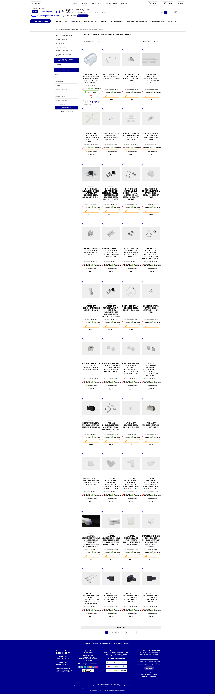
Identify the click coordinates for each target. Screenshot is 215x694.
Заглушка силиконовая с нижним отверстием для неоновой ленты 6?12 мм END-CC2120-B (111, 483)
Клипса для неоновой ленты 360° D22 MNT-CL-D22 (131, 425)
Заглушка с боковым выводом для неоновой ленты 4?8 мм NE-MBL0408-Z (111, 597)
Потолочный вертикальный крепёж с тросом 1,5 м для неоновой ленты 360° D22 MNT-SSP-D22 (131, 194)
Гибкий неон (60, 43)
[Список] (158, 41)
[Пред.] (104, 632)
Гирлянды (59, 65)
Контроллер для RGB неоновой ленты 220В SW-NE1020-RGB (131, 308)
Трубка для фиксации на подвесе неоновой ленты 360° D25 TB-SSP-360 (91, 137)
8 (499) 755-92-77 (70, 12)
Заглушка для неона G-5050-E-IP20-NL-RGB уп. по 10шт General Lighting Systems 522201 (91, 78)
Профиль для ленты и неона (65, 50)
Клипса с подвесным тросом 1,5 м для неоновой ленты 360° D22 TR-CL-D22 (111, 427)
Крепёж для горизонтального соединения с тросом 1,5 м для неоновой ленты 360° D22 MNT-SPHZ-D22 (151, 253)
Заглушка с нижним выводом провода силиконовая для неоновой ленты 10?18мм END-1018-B (90, 598)
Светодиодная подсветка (71, 29)
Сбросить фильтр (66, 111)
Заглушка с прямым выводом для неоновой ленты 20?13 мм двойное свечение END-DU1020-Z (151, 541)
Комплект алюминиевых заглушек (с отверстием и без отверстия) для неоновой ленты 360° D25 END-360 (150, 369)
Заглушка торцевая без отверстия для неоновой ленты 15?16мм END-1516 (91, 481)
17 (135, 632)
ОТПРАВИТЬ (149, 668)
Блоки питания (60, 47)
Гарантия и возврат (111, 3)
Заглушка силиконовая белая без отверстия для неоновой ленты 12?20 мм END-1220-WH (111, 540)
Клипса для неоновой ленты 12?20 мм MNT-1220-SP (150, 425)
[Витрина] (155, 41)
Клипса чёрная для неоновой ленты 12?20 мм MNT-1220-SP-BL (91, 425)
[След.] (138, 632)
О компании (84, 3)
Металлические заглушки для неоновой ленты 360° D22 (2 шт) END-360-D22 (130, 252)
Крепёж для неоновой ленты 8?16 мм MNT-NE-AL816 (91, 308)
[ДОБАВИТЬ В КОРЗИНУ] (95, 101)
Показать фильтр (66, 107)
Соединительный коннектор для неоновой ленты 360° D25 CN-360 (111, 136)
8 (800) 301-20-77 (70, 9)
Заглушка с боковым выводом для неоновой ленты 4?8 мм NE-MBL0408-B (151, 597)
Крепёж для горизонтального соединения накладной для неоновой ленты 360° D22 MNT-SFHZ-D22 (111, 311)
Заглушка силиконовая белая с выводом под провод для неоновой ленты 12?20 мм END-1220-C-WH (91, 541)
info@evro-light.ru (88, 651)
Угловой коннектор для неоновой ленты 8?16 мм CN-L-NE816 (131, 77)
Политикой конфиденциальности (153, 664)
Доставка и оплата (97, 3)
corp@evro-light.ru (88, 655)
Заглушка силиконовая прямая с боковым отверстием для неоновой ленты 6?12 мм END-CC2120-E (151, 483)
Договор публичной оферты (149, 676)
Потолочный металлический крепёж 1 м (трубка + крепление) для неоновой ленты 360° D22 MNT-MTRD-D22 (111, 195)
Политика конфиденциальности (149, 674)
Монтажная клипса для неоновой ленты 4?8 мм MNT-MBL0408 (91, 251)
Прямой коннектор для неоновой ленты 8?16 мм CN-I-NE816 (151, 136)
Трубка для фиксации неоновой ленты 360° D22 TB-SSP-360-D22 (151, 78)
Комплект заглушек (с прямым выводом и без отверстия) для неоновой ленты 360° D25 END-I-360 (111, 367)
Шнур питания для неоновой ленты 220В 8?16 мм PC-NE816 (111, 76)
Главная (74, 3)
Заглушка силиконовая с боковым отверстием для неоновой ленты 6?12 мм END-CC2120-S (131, 483)
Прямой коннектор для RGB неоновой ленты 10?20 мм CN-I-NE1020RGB (130, 136)
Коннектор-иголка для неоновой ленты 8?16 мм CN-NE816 (151, 309)
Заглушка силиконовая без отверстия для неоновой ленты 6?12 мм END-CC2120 (131, 540)
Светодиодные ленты (63, 39)
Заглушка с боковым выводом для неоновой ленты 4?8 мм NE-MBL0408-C (131, 597)
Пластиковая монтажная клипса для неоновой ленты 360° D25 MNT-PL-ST (151, 193)
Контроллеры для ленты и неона (64, 55)
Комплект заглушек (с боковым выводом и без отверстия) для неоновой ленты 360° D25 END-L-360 (131, 368)
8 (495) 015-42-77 (70, 11)
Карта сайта (149, 673)
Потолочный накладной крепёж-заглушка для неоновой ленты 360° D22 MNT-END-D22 (91, 193)
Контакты (124, 3)
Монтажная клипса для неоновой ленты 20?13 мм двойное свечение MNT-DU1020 (111, 252)
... (175, 21)
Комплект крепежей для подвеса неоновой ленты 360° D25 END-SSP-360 (91, 366)
